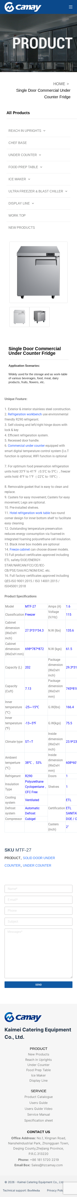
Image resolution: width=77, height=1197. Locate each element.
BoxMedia (34, 1190)
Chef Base (17, 143)
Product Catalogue (38, 1097)
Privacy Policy (55, 1190)
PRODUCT (13, 858)
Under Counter (22, 155)
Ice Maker (17, 179)
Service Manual (38, 1114)
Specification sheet (38, 1120)
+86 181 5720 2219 (44, 1160)
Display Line (19, 203)
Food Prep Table (23, 167)
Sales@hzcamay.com (47, 1165)
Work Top (17, 215)
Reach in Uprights (24, 130)
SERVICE (38, 1091)
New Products (21, 227)
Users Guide (38, 1103)
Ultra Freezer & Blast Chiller (35, 191)
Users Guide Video (39, 1109)
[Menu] (70, 7)
